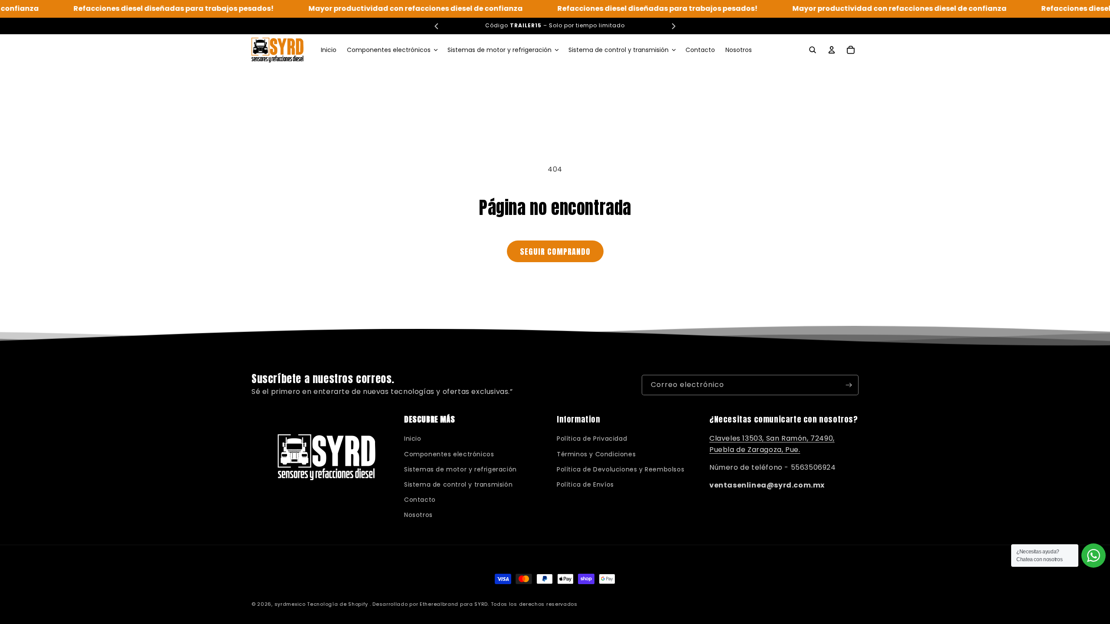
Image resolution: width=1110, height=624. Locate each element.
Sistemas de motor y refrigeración (460, 469)
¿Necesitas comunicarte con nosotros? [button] (783, 419)
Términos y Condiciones (596, 454)
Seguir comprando (555, 251)
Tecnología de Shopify (337, 604)
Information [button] (579, 419)
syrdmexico (290, 604)
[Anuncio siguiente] (673, 26)
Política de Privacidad (592, 438)
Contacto (420, 499)
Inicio (412, 438)
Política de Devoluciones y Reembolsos (620, 469)
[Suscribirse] (848, 385)
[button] (392, 50)
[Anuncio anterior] (436, 26)
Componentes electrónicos (449, 454)
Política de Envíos (585, 484)
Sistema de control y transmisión (458, 484)
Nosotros (418, 514)
